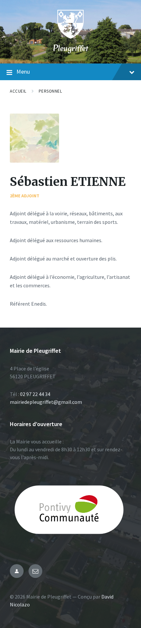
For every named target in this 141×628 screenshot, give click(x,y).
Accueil (18, 91)
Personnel (50, 91)
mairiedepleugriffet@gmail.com (46, 402)
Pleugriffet (70, 48)
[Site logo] (70, 36)
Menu (23, 71)
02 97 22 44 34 (35, 394)
